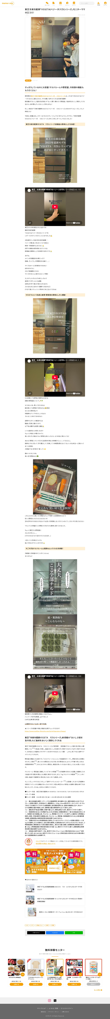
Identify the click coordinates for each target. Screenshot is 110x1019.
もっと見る (97, 990)
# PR (27, 925)
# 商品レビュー (39, 925)
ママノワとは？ (41, 1008)
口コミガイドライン (67, 1008)
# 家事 (47, 925)
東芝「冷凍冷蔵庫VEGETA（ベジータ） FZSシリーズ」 (48, 96)
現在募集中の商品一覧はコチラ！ (46, 843)
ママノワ (38, 841)
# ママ (32, 925)
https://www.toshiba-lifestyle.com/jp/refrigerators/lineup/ (45, 731)
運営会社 (43, 1011)
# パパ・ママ (35, 80)
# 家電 (52, 925)
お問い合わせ (65, 1011)
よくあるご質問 (53, 1008)
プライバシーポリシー (54, 1011)
